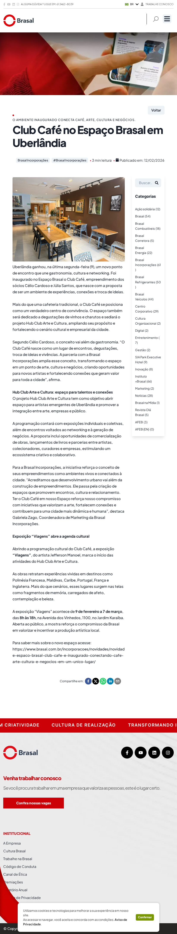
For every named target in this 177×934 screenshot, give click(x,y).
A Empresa (12, 843)
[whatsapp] (103, 681)
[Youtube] (141, 753)
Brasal (139, 216)
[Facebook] (127, 753)
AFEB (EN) (142, 429)
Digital (139, 330)
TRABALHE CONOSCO (159, 4)
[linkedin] (110, 681)
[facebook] (88, 681)
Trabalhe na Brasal (17, 858)
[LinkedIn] (154, 753)
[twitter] (95, 681)
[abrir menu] (167, 18)
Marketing (142, 388)
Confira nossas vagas (33, 803)
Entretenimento (146, 337)
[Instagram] (168, 753)
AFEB (139, 422)
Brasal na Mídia (145, 403)
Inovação (141, 369)
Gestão (140, 350)
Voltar (156, 110)
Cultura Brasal (14, 851)
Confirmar (145, 917)
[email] (117, 681)
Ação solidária (145, 209)
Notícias (141, 395)
